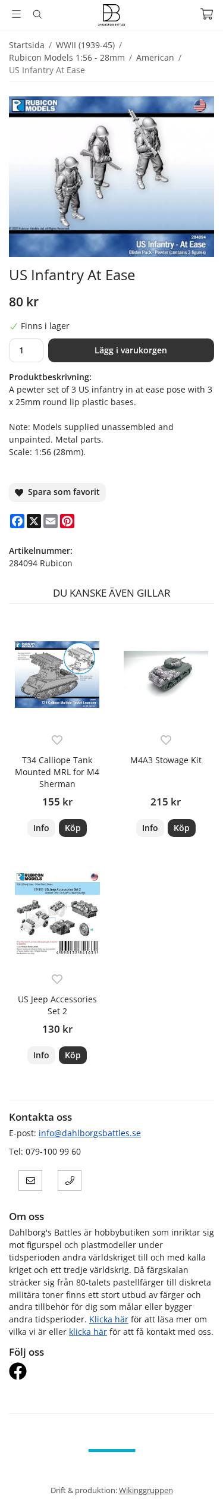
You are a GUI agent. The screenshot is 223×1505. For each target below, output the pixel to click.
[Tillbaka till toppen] (197, 1479)
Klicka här (108, 1319)
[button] (73, 828)
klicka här (88, 1331)
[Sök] (37, 14)
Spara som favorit (61, 491)
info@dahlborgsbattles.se (90, 1133)
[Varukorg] (206, 14)
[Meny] (16, 14)
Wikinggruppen (146, 1490)
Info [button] (41, 827)
